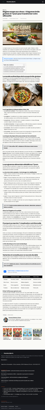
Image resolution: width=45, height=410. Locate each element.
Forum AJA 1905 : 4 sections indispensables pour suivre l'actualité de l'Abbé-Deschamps (23, 388)
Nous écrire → (4, 359)
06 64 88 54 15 (36, 364)
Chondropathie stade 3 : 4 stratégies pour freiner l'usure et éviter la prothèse (21, 394)
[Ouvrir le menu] (43, 2)
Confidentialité (11, 406)
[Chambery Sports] (4, 1)
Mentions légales (4, 406)
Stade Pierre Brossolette (6, 364)
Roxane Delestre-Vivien (15, 317)
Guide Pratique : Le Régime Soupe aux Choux (18, 270)
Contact (16, 406)
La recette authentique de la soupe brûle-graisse (14, 66)
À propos (4, 314)
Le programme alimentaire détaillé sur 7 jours (13, 68)
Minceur (4, 9)
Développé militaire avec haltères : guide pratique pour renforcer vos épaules (21, 389)
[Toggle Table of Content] (23, 65)
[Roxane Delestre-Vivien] (5, 319)
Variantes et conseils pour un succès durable (13, 71)
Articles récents (10, 314)
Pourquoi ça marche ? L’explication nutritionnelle (14, 69)
